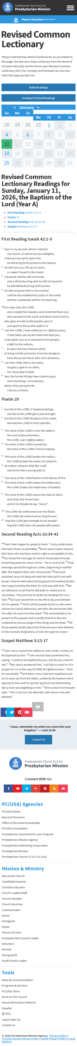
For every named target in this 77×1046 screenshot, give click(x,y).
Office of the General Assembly (21, 823)
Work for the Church (14, 997)
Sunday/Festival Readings (38, 98)
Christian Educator (13, 887)
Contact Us (38, 739)
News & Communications (17, 980)
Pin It (18, 710)
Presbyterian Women (15, 851)
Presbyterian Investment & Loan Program (27, 834)
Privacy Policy (58, 1035)
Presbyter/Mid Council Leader (20, 938)
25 (6, 162)
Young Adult (9, 955)
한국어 (6, 1014)
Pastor (6, 927)
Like (4, 710)
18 (6, 153)
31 (38, 124)
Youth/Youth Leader (14, 960)
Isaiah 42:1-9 (24, 212)
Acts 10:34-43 (26, 222)
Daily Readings (38, 87)
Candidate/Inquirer (14, 881)
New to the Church (13, 876)
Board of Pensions (13, 817)
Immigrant (8, 921)
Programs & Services (15, 985)
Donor (6, 915)
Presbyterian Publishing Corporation (25, 845)
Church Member (12, 898)
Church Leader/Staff (14, 893)
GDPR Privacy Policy (53, 1038)
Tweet (11, 710)
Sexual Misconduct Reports (19, 1002)
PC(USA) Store (11, 991)
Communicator (11, 910)
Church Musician (12, 904)
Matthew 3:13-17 (22, 226)
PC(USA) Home (11, 811)
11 (6, 144)
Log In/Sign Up (11, 1019)
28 (6, 124)
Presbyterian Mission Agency (20, 840)
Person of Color (11, 932)
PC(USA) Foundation (15, 828)
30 (27, 124)
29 (17, 124)
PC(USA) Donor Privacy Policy (20, 1038)
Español (7, 1008)
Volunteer (8, 944)
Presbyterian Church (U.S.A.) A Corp (24, 856)
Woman (7, 949)
